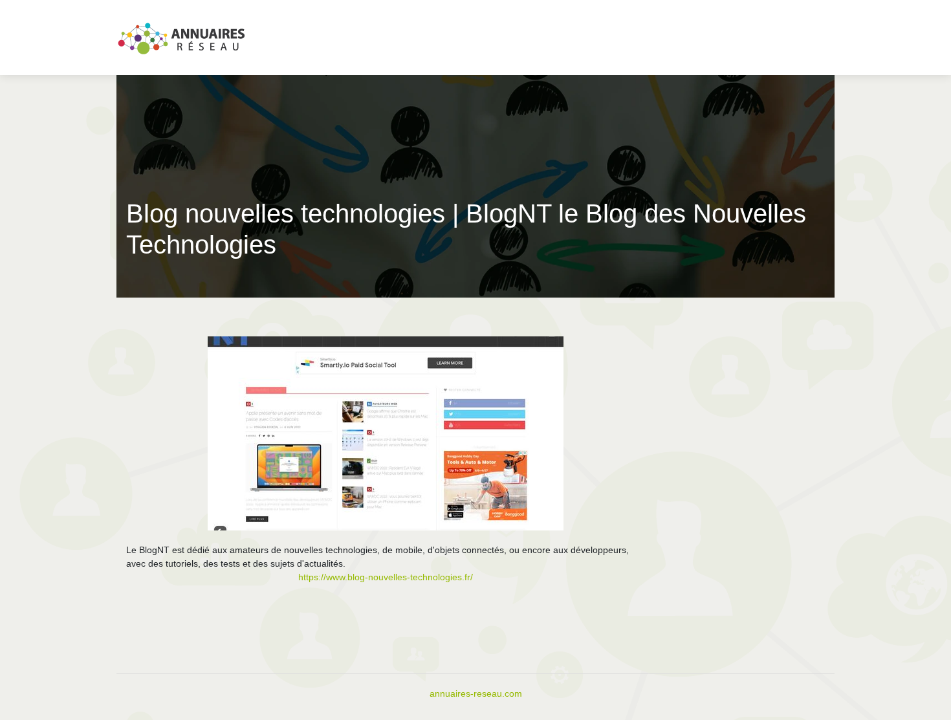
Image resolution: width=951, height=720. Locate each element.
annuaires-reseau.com (476, 693)
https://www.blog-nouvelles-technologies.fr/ (385, 577)
